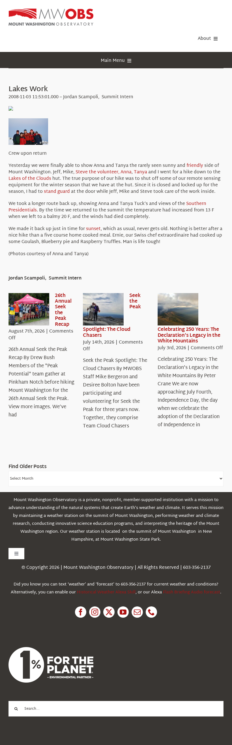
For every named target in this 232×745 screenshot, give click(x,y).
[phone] (151, 612)
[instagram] (94, 612)
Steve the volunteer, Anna (104, 172)
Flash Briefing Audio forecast (191, 592)
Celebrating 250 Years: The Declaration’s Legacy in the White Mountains (189, 335)
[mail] (137, 612)
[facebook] (80, 612)
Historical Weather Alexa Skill (106, 592)
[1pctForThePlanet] (50, 649)
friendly (194, 166)
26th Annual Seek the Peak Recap (63, 310)
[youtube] (123, 612)
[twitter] (109, 612)
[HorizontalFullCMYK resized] (50, 10)
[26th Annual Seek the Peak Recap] (28, 309)
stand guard (57, 192)
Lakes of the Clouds (29, 179)
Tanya (140, 172)
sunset (93, 229)
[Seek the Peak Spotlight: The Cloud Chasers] (103, 309)
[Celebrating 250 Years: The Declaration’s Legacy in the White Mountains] (178, 309)
